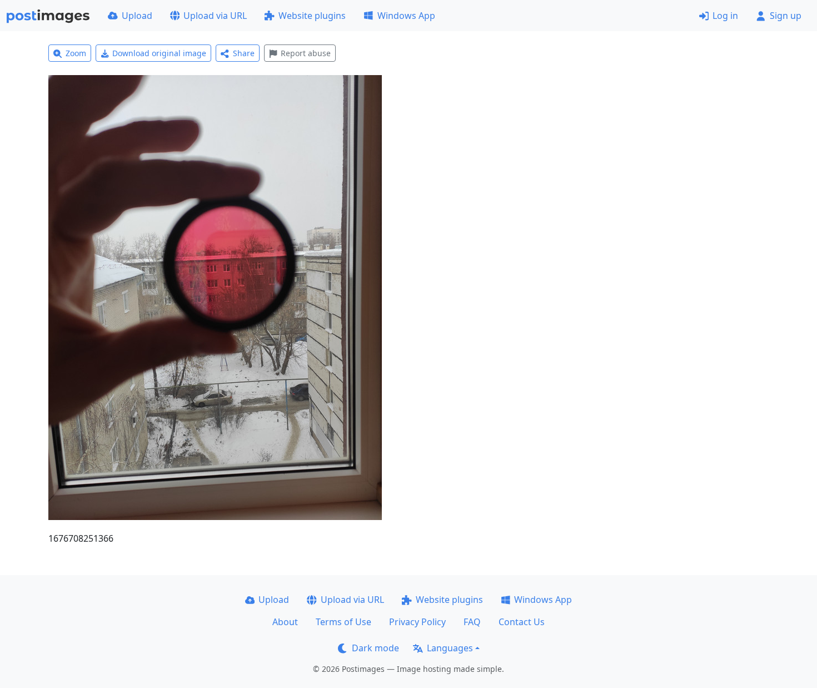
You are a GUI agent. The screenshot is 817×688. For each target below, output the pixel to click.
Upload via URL (215, 15)
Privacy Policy (417, 622)
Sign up (785, 15)
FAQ (472, 622)
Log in (725, 15)
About (285, 622)
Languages (450, 648)
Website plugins (312, 15)
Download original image (159, 53)
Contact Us (522, 622)
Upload (137, 15)
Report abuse (306, 53)
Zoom (76, 53)
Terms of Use (343, 622)
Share (244, 53)
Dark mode (375, 648)
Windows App (406, 15)
